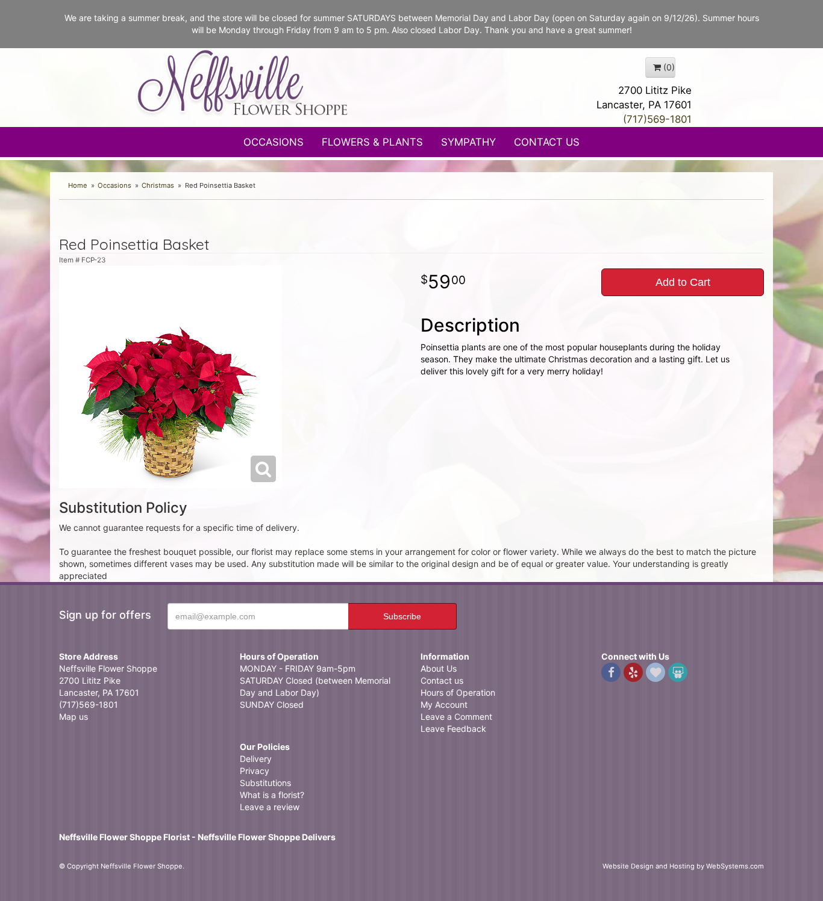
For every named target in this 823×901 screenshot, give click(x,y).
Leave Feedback (453, 728)
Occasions (273, 142)
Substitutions (265, 783)
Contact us (442, 680)
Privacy (254, 771)
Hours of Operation (458, 692)
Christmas (158, 185)
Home (77, 185)
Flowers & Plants (372, 142)
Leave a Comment (456, 716)
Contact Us (547, 142)
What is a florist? (272, 795)
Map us (73, 716)
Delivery (256, 759)
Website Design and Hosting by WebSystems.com (683, 866)
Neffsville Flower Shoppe (242, 82)
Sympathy (468, 142)
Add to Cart (683, 282)
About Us (439, 668)
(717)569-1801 (657, 119)
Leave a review (269, 807)
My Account (444, 704)
